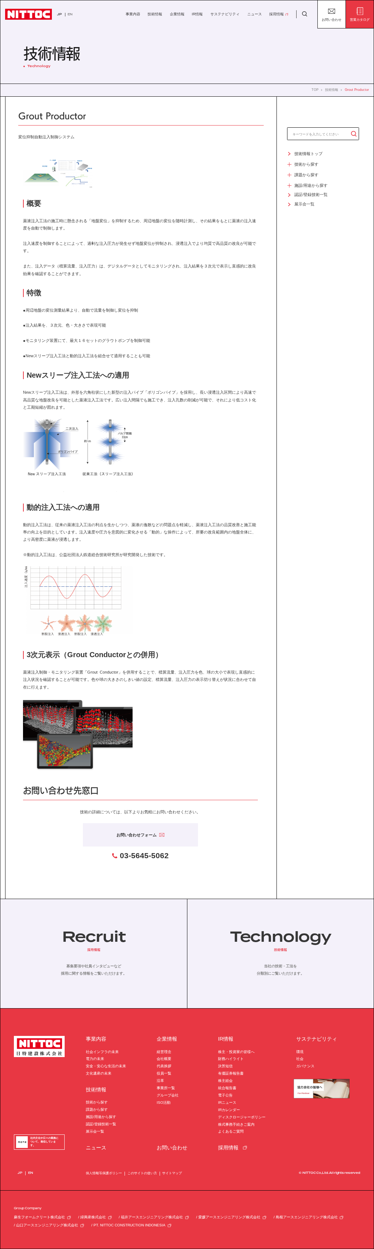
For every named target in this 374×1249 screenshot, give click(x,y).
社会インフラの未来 (102, 1052)
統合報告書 (227, 1088)
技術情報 (331, 90)
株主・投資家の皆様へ (236, 1052)
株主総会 (225, 1081)
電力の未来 (95, 1059)
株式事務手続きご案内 (236, 1124)
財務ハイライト (231, 1059)
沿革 (160, 1081)
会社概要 (164, 1059)
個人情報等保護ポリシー (104, 1173)
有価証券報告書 (231, 1073)
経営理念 (164, 1052)
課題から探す (97, 1109)
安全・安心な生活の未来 (106, 1066)
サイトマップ (172, 1173)
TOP (315, 90)
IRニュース (227, 1102)
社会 (300, 1059)
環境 (300, 1052)
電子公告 (225, 1095)
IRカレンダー (229, 1110)
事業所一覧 (166, 1088)
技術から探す (97, 1102)
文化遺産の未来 (98, 1073)
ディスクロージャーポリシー (242, 1117)
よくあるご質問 (231, 1131)
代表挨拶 (164, 1066)
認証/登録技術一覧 (101, 1124)
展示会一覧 (95, 1131)
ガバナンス (305, 1066)
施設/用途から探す (101, 1117)
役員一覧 (164, 1073)
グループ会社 (168, 1095)
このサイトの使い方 (142, 1173)
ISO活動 (164, 1102)
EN (70, 14)
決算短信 (225, 1066)
